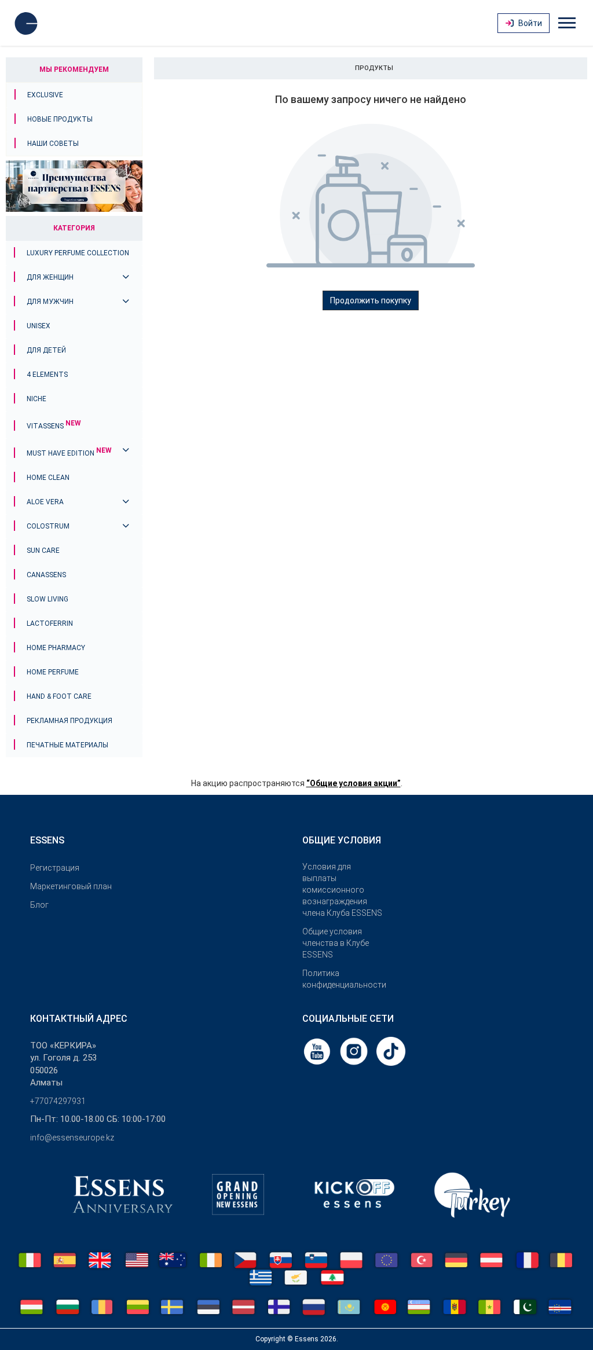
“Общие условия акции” (353, 783)
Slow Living (47, 599)
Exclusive (45, 95)
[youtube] (318, 1050)
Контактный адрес (78, 1018)
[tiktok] (390, 1050)
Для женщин (50, 277)
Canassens (46, 575)
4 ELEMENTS (47, 374)
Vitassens (54, 426)
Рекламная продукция (69, 721)
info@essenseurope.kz (72, 1137)
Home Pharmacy (56, 648)
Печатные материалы (67, 745)
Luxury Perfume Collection (78, 253)
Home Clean (48, 478)
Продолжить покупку (370, 300)
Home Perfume (53, 672)
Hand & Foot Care (59, 696)
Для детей (46, 350)
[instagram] (355, 1050)
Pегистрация (54, 867)
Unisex (38, 326)
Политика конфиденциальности (343, 979)
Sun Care (43, 550)
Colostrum (48, 526)
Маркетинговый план (71, 886)
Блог (39, 904)
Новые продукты (60, 119)
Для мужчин (50, 302)
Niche (36, 399)
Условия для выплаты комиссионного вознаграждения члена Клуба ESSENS (342, 890)
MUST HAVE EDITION (69, 453)
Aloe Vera (45, 502)
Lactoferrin (50, 623)
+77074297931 (58, 1101)
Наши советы (53, 144)
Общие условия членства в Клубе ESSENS (335, 943)
